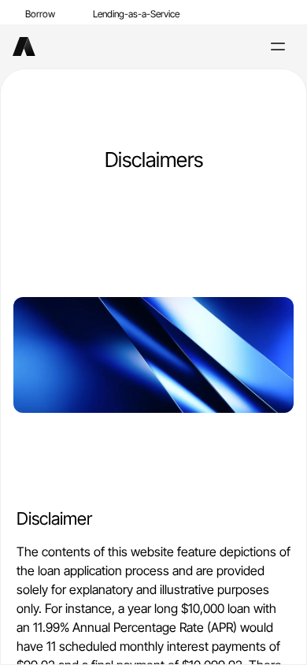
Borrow (40, 13)
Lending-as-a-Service (136, 13)
